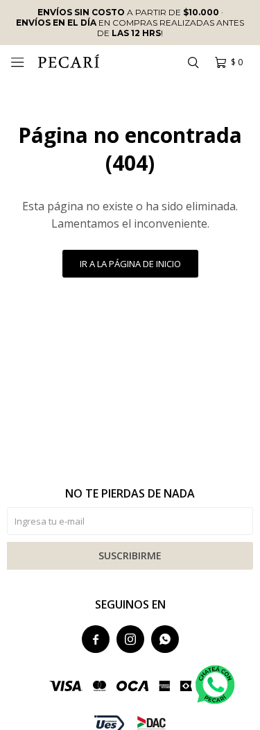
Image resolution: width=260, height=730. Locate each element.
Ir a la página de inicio (130, 263)
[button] (193, 62)
